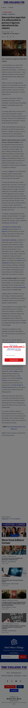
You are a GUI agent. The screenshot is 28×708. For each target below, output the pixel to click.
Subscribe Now (14, 360)
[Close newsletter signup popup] (23, 345)
